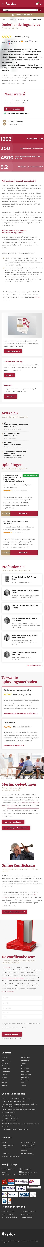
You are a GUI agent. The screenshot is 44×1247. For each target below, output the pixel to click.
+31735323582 (26, 1175)
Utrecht (4, 1085)
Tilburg (4, 1083)
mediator (25, 803)
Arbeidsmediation (8, 1211)
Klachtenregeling (27, 1153)
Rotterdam (25, 1080)
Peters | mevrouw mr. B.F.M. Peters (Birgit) (24, 636)
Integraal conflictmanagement (13, 443)
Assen (23, 1063)
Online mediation (8, 1214)
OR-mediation (26, 1214)
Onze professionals (28, 1142)
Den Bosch (6, 1069)
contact (37, 297)
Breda (23, 1066)
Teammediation (27, 1217)
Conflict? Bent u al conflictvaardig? (12, 434)
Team (4, 1142)
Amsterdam (6, 1060)
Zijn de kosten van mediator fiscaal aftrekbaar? (19, 1110)
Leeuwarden (26, 1074)
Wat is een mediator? (9, 1121)
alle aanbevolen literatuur (13, 1038)
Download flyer (12, 351)
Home (4, 19)
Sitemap (35, 1241)
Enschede (5, 1066)
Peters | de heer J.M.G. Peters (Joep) (25, 591)
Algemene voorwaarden (11, 1156)
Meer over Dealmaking (13, 746)
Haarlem (5, 1074)
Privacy (30, 1241)
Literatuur (5, 1153)
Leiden (4, 1077)
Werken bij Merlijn (27, 1145)
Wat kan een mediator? (10, 1118)
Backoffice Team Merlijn (14, 429)
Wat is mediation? (8, 1115)
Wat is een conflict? (9, 1112)
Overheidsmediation (9, 1217)
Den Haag (25, 1069)
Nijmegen (5, 1080)
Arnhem (5, 1063)
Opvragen (10, 396)
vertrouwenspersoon (9, 805)
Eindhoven (25, 1071)
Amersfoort (25, 1057)
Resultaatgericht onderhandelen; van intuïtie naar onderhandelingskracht (13, 478)
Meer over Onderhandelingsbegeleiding (20, 713)
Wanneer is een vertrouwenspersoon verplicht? (19, 1104)
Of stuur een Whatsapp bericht (18, 113)
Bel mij (8, 375)
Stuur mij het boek (11, 1034)
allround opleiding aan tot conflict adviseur (23, 808)
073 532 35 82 (26, 1169)
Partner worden (7, 1145)
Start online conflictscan (13, 912)
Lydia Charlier (10, 438)
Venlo (23, 1083)
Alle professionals (33, 666)
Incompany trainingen (12, 822)
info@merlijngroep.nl (29, 1172)
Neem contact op (13, 109)
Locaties (5, 1148)
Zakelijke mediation (28, 1211)
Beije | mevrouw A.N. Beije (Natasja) (24, 653)
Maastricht (25, 1077)
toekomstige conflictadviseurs (13, 978)
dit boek (7, 967)
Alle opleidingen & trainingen (15, 828)
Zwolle (23, 1085)
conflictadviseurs (8, 991)
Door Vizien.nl (5, 1243)
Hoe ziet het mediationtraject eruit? (15, 1129)
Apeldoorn (25, 1060)
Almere (4, 1057)
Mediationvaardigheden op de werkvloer (16, 522)
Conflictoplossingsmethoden (19, 19)
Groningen (6, 1071)
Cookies (13, 1241)
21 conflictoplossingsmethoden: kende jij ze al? (16, 424)
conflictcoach (34, 803)
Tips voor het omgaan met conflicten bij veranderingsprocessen (15, 453)
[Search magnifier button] (36, 10)
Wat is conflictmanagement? (12, 1107)
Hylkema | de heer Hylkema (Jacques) (24, 619)
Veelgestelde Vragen (21, 1241)
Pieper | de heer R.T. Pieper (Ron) (24, 578)
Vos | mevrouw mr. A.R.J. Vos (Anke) (25, 607)
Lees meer (23, 513)
